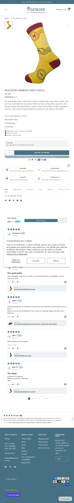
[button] (9, 97)
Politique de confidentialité (17, 254)
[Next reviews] (72, 419)
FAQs (23, 442)
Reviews (24, 451)
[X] (10, 200)
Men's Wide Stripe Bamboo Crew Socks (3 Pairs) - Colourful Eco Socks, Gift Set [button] (35, 324)
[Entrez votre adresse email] (67, 458)
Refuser (56, 260)
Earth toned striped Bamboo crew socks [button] (24, 289)
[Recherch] (65, 9)
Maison (7, 18)
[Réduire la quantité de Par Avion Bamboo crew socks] (6, 152)
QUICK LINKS (27, 435)
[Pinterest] (14, 200)
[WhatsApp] (18, 200)
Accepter (36, 260)
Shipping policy (43, 439)
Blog (23, 448)
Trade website (26, 439)
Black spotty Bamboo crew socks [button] (22, 356)
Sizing (24, 445)
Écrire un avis (41, 220)
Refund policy (43, 442)
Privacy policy (43, 445)
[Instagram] (12, 467)
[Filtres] (60, 220)
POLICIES (42, 435)
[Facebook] (6, 200)
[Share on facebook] (65, 282)
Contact (24, 454)
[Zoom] (69, 25)
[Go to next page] (48, 398)
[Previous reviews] (1, 419)
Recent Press (26, 462)
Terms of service (44, 448)
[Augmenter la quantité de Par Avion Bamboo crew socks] (11, 152)
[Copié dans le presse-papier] (21, 200)
